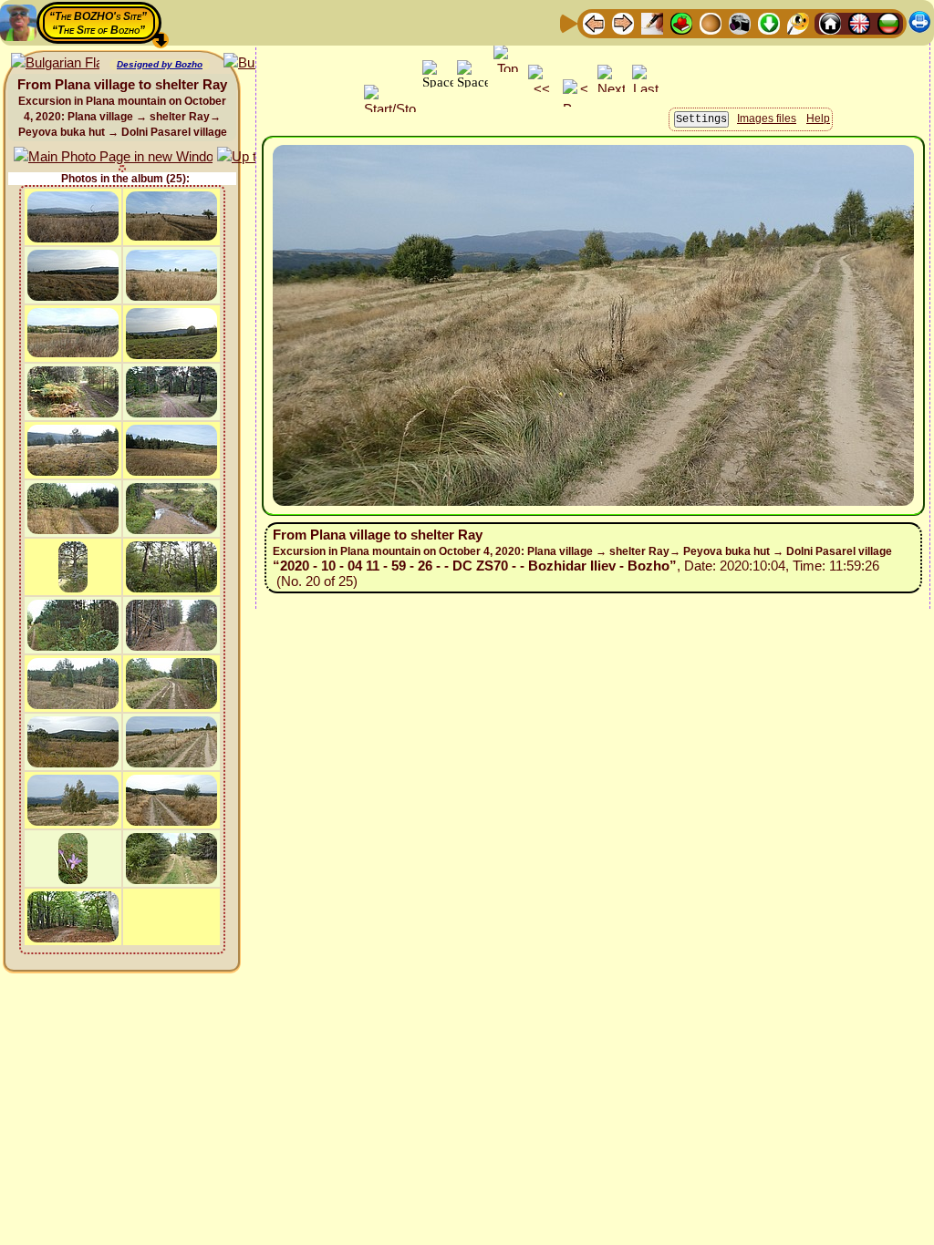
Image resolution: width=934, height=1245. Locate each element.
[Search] (798, 22)
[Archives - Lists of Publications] (652, 22)
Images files (766, 118)
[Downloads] (769, 22)
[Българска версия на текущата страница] (55, 63)
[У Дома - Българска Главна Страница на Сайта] (888, 22)
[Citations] (681, 22)
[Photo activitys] (740, 22)
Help (818, 118)
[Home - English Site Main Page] (859, 22)
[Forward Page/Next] (623, 22)
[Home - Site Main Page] (830, 22)
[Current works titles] (710, 22)
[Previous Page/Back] (594, 22)
